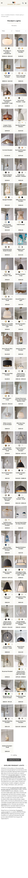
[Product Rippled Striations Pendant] (21, 537)
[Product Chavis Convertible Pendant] (7, 363)
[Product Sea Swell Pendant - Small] (7, 288)
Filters (3, 31)
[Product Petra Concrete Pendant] (7, 561)
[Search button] (23, 3)
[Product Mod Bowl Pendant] (21, 810)
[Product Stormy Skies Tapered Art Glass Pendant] (7, 214)
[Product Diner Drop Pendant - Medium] (7, 835)
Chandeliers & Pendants (9, 14)
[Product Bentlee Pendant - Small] (21, 313)
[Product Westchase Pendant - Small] (7, 264)
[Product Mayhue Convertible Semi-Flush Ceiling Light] (7, 313)
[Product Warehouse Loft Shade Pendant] (7, 686)
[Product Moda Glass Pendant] (7, 65)
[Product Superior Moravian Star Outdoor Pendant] (21, 437)
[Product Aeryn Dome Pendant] (21, 636)
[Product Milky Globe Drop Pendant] (21, 189)
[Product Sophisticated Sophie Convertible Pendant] (7, 512)
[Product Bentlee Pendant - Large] (21, 264)
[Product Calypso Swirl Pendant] (21, 239)
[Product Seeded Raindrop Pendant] (7, 710)
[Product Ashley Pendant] (21, 785)
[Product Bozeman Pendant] (7, 661)
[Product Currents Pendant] (7, 139)
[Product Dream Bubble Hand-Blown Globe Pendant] (21, 611)
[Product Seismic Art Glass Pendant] (21, 338)
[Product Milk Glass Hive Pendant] (21, 413)
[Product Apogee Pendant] (7, 189)
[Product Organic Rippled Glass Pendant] (7, 164)
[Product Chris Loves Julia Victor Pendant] (21, 65)
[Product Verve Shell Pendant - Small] (21, 487)
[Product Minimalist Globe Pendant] (7, 760)
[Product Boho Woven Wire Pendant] (7, 338)
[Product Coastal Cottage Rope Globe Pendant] (7, 487)
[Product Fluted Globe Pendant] (21, 859)
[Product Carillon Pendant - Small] (21, 462)
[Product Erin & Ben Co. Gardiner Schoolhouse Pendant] (7, 40)
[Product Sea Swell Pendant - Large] (7, 462)
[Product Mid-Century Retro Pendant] (7, 810)
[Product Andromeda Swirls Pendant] (7, 785)
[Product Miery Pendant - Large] (7, 388)
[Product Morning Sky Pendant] (21, 40)
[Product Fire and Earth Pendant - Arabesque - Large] (7, 90)
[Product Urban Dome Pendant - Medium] (21, 164)
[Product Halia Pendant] (21, 214)
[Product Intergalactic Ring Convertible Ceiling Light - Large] (21, 561)
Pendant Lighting (19, 14)
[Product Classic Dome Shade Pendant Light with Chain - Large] (21, 661)
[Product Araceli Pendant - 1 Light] (21, 288)
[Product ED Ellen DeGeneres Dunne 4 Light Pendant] (21, 835)
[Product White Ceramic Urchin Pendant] (7, 413)
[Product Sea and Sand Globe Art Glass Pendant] (21, 512)
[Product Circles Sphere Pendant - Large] (7, 636)
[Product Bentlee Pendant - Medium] (21, 115)
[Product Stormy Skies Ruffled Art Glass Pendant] (7, 537)
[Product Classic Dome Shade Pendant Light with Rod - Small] (7, 611)
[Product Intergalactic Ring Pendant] (21, 586)
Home (2, 14)
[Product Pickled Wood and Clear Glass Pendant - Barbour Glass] (21, 388)
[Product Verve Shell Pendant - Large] (21, 90)
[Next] (12, 73)
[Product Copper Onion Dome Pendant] (7, 115)
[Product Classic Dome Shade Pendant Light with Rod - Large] (21, 363)
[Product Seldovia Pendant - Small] (7, 735)
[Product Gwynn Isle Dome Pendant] (21, 710)
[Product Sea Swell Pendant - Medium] (21, 139)
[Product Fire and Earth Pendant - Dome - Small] (7, 437)
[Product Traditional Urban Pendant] (21, 686)
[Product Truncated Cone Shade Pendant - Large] (21, 735)
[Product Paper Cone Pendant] (7, 586)
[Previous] (2, 73)
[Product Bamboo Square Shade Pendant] (7, 859)
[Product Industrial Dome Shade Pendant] (7, 239)
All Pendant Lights (4, 16)
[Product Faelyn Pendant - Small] (21, 760)
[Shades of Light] (14, 3)
